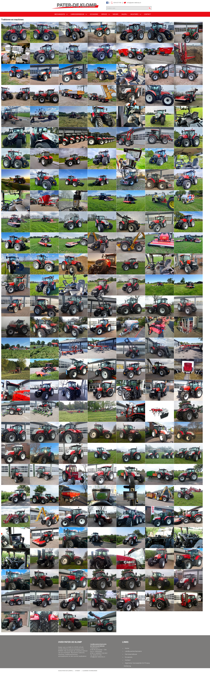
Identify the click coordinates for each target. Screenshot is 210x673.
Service (104, 14)
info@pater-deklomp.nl (97, 657)
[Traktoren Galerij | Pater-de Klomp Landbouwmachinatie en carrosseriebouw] (78, 4)
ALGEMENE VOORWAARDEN (89, 670)
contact (147, 14)
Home (127, 648)
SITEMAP (77, 670)
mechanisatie (60, 14)
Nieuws (115, 14)
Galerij (124, 14)
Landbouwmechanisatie (133, 651)
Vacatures (134, 14)
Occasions (94, 14)
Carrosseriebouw (77, 14)
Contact (128, 660)
